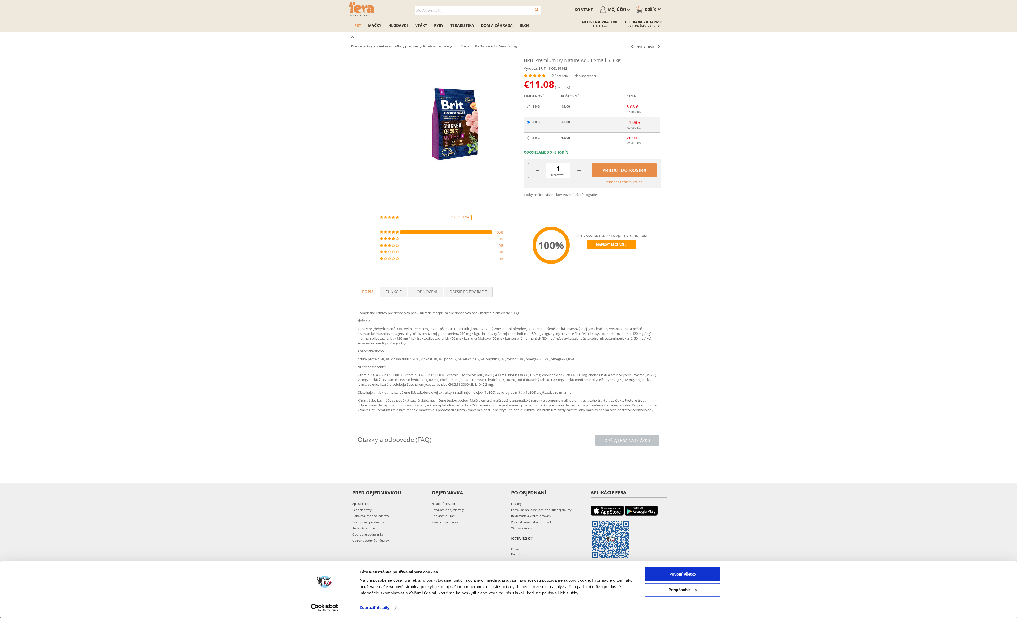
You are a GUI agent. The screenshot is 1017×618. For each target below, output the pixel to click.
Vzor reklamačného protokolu (532, 522)
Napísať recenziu (586, 75)
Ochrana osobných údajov (370, 540)
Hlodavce (398, 25)
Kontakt (583, 9)
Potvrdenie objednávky (448, 510)
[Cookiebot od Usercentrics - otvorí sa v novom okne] (324, 608)
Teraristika (462, 25)
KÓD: (553, 68)
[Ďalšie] (658, 46)
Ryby (439, 25)
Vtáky (421, 25)
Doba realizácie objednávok (371, 516)
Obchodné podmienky (367, 534)
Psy (357, 25)
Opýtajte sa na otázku (627, 440)
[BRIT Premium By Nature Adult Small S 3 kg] (454, 125)
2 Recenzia (560, 75)
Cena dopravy (362, 510)
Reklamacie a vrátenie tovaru (531, 516)
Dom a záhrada (497, 25)
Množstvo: (557, 175)
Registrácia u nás (363, 528)
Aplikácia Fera (361, 504)
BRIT (542, 68)
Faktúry (516, 504)
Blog (525, 25)
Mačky (374, 25)
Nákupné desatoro (444, 504)
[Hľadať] (536, 10)
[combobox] (478, 10)
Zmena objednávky (445, 522)
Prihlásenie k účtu (444, 516)
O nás (515, 549)
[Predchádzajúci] (632, 46)
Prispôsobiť (679, 589)
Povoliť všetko (682, 574)
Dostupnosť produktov (368, 522)
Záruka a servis (521, 528)
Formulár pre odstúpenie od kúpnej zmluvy (541, 510)
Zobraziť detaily (374, 607)
